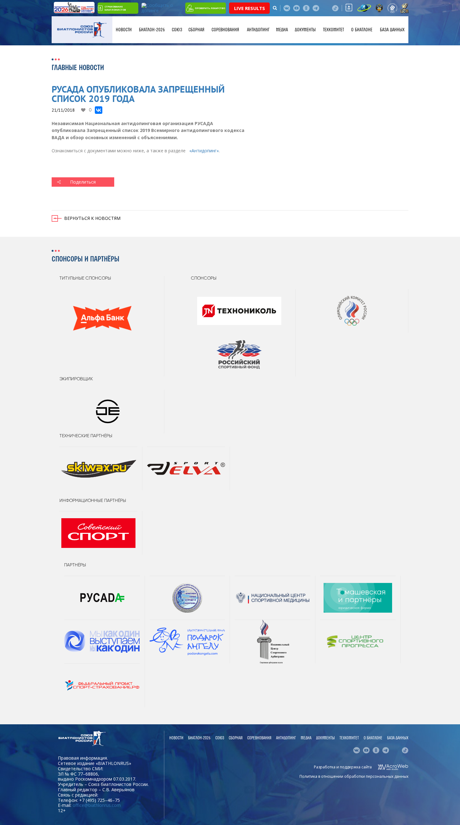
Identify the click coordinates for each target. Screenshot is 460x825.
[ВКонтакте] (98, 110)
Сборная (196, 30)
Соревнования (225, 30)
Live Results (249, 8)
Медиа (282, 30)
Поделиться (83, 182)
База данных (392, 30)
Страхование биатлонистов (115, 8)
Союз (177, 30)
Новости (124, 30)
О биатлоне (361, 30)
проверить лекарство (210, 8)
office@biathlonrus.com (97, 805)
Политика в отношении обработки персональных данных (353, 776)
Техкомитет (333, 30)
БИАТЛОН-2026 (152, 30)
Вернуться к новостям (92, 218)
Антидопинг (258, 30)
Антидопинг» (204, 151)
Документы (305, 30)
